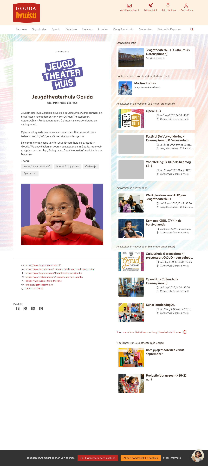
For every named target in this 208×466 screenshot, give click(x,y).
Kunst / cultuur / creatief (37, 166)
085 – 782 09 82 (34, 288)
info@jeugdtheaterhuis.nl (39, 284)
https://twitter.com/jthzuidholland (44, 281)
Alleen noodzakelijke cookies (141, 458)
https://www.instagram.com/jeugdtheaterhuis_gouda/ (54, 277)
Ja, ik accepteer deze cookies (97, 458)
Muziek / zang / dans (67, 166)
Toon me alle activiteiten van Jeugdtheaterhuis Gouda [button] (149, 332)
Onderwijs (90, 166)
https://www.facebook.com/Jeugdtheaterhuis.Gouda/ (54, 273)
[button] (21, 29)
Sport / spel (30, 173)
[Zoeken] (191, 29)
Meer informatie (172, 457)
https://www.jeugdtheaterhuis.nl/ (43, 265)
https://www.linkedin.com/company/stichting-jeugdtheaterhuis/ (60, 269)
